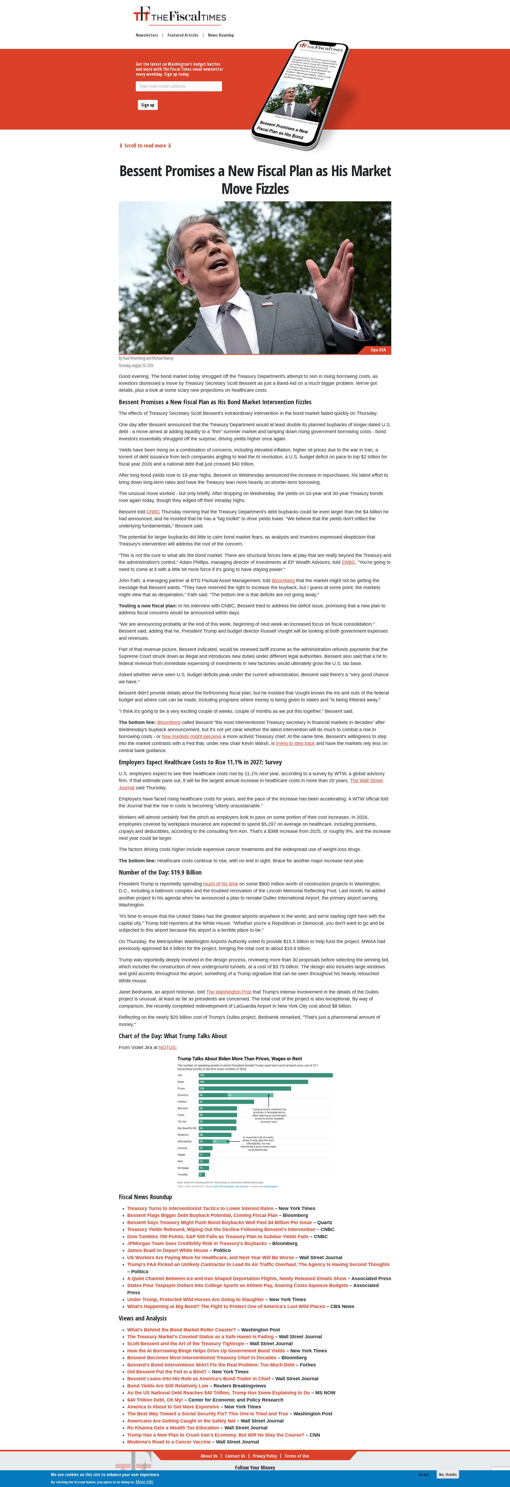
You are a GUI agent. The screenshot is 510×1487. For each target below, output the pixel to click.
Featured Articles (183, 35)
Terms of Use (296, 1456)
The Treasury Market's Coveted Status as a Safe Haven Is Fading (200, 1336)
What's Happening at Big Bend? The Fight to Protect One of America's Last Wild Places (226, 1306)
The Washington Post (229, 992)
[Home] (185, 13)
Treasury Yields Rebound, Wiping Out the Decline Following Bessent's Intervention (221, 1229)
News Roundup (221, 35)
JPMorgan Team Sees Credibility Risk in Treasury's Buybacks (197, 1243)
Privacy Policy (265, 1456)
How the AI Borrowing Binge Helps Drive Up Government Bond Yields (206, 1350)
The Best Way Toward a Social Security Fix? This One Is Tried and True (207, 1413)
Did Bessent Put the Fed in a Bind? (167, 1371)
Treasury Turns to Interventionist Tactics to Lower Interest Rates (200, 1208)
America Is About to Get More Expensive (173, 1406)
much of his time (220, 884)
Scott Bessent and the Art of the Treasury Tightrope (185, 1343)
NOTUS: (168, 1047)
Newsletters (147, 35)
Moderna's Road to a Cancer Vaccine (169, 1442)
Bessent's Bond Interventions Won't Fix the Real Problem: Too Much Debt (211, 1364)
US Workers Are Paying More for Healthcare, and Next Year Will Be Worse (210, 1257)
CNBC (153, 511)
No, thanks (448, 1474)
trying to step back (295, 743)
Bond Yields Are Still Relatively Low (167, 1385)
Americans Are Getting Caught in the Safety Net (181, 1421)
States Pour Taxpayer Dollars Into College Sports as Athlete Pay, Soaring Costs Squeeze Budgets (237, 1285)
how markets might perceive (192, 736)
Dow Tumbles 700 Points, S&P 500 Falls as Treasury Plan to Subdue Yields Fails (218, 1236)
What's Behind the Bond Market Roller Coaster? (181, 1329)
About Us (209, 1456)
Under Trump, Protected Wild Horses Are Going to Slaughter (195, 1299)
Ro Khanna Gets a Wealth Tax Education (173, 1427)
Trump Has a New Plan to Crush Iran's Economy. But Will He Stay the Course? (215, 1435)
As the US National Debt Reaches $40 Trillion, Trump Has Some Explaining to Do (218, 1392)
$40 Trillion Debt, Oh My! (155, 1400)
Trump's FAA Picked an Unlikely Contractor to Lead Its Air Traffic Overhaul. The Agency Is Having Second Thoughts (258, 1264)
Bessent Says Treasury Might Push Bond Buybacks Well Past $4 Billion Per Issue (219, 1222)
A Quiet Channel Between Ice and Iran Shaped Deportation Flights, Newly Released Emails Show (236, 1278)
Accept (424, 1474)
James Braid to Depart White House (167, 1250)
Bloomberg (283, 580)
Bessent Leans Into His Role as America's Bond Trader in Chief (198, 1378)
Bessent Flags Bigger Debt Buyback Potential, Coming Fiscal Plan (202, 1215)
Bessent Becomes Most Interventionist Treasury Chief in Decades (201, 1357)
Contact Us (235, 1456)
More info (144, 1482)
